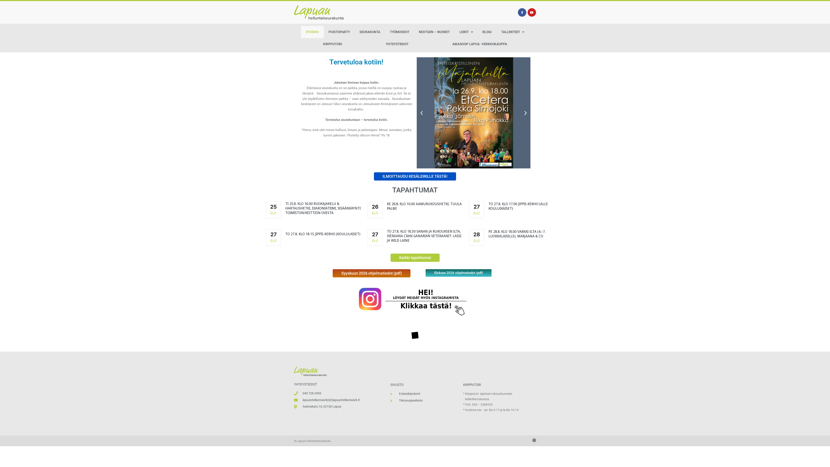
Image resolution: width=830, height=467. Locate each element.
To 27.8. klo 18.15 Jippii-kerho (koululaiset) (322, 234)
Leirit (464, 32)
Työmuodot (399, 32)
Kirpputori (332, 44)
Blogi (487, 32)
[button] (421, 113)
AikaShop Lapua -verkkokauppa (479, 44)
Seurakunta (369, 32)
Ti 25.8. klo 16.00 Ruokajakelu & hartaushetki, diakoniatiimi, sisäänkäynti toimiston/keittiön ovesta (323, 208)
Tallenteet (510, 32)
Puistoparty (339, 32)
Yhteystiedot (397, 44)
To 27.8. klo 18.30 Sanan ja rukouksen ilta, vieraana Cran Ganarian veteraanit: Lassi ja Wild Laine (424, 236)
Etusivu (312, 32)
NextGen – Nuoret (434, 32)
